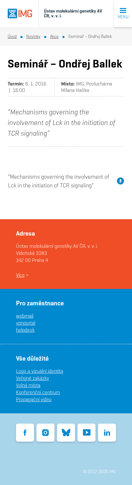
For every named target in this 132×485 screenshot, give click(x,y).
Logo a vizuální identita (39, 371)
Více (20, 275)
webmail (24, 315)
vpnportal (25, 322)
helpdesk (25, 330)
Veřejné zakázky (32, 378)
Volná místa (28, 385)
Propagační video (34, 399)
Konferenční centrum (38, 392)
